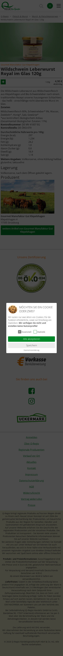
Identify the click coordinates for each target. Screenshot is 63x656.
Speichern (31, 345)
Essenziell (26, 332)
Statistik (41, 332)
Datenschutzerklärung (31, 350)
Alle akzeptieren (31, 339)
